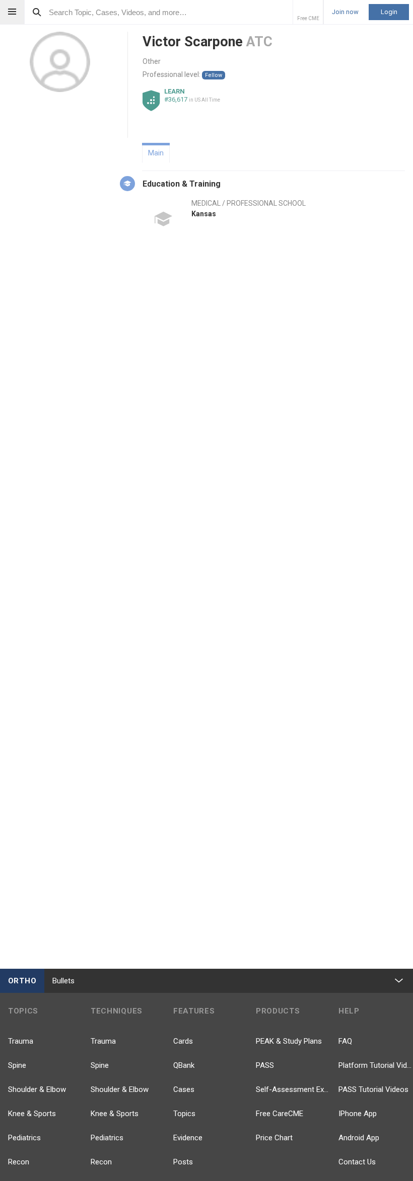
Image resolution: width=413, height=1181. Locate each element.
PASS (265, 1065)
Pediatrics (24, 1137)
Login (389, 12)
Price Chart (274, 1137)
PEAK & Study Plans (289, 1041)
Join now (345, 12)
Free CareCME (279, 1113)
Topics (184, 1113)
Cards (183, 1041)
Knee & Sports (32, 1113)
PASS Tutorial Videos (373, 1089)
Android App (358, 1137)
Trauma (20, 1041)
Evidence (187, 1137)
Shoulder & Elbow (37, 1089)
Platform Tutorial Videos (375, 1065)
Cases (183, 1089)
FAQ (345, 1041)
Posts (183, 1161)
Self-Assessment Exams (293, 1089)
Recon (18, 1161)
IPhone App (357, 1113)
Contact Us (357, 1161)
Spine (17, 1065)
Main (156, 153)
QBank (183, 1065)
